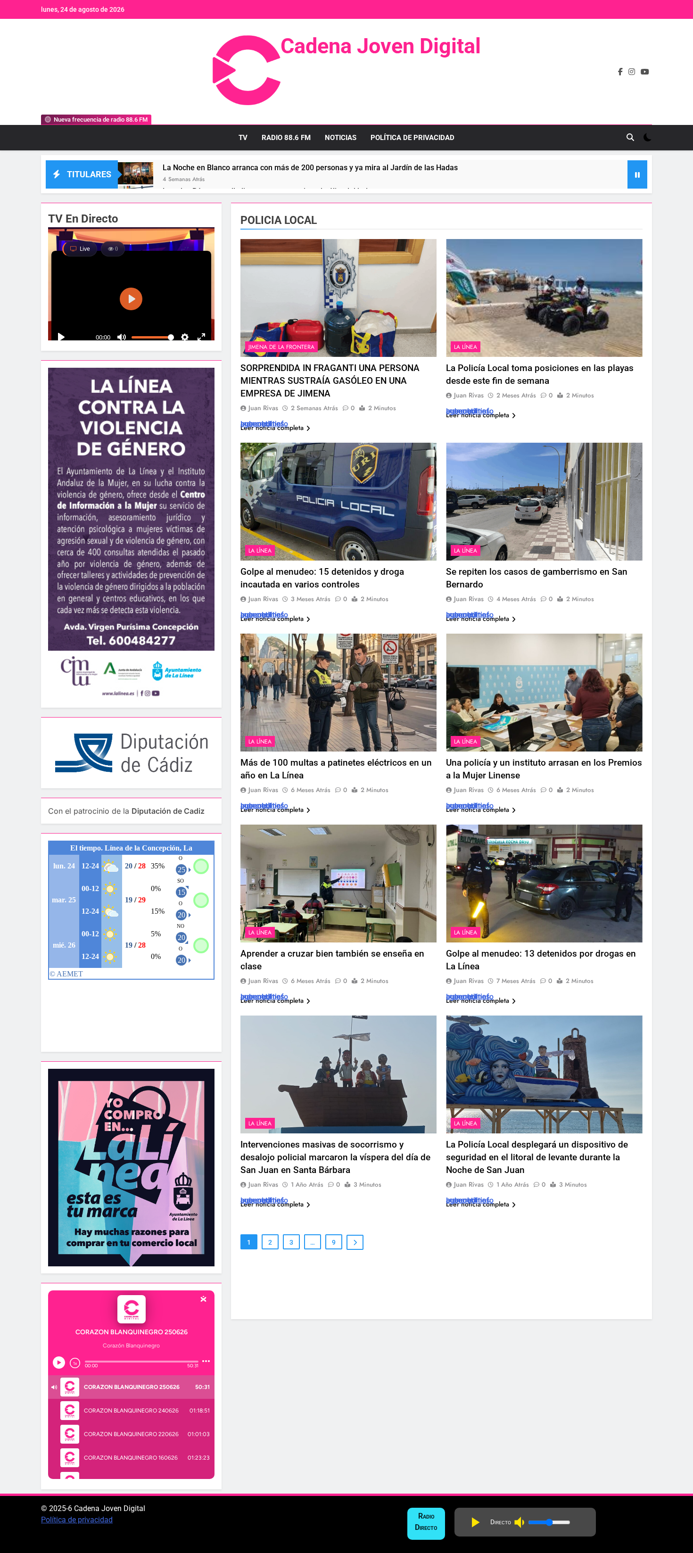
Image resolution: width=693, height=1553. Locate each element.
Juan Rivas (263, 408)
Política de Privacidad (412, 137)
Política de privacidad (77, 1519)
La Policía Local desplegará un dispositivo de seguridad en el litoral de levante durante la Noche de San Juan (537, 1157)
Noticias (340, 137)
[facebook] (620, 72)
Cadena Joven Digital (380, 45)
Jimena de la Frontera (281, 347)
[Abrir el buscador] (630, 137)
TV (243, 137)
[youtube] (645, 72)
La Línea (465, 347)
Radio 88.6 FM (286, 137)
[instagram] (632, 72)
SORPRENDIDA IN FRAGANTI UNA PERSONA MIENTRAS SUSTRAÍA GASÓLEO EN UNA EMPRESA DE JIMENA (330, 381)
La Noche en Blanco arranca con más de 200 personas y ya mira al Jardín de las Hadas (310, 167)
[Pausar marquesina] (637, 174)
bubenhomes (262, 423)
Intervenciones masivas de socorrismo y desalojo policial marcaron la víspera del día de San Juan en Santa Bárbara (335, 1157)
